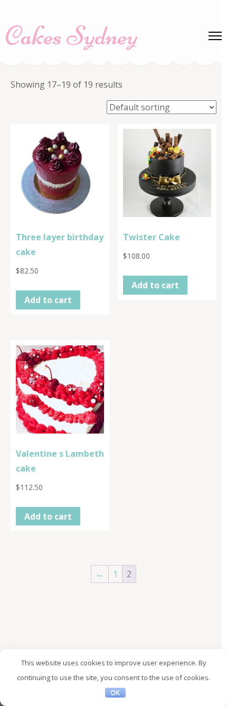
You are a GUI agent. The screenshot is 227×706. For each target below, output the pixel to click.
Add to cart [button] (48, 300)
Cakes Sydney (71, 36)
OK (115, 692)
